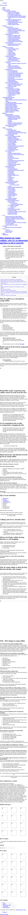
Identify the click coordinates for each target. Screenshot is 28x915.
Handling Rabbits (9, 114)
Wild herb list (5, 498)
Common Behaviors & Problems (12, 115)
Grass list (5, 499)
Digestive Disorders (9, 135)
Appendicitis (5, 906)
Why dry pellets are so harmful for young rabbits (11, 279)
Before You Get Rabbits (10, 11)
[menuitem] (15, 7)
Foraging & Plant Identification (12, 82)
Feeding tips (8, 62)
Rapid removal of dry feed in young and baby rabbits (12, 280)
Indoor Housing (8, 34)
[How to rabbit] (3, 5)
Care (4, 902)
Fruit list (4, 903)
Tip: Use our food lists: (5, 289)
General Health (8, 128)
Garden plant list (6, 907)
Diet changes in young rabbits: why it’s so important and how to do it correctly (14, 240)
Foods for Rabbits (9, 47)
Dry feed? (22, 344)
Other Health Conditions (10, 199)
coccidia (11, 510)
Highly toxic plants (7, 905)
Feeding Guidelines (9, 56)
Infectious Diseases (9, 166)
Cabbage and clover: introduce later (8, 290)
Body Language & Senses (11, 125)
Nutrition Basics (8, 69)
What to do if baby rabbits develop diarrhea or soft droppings (14, 291)
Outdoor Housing (9, 26)
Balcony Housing (9, 42)
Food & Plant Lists (9, 87)
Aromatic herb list (6, 502)
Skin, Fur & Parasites (10, 150)
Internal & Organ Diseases (11, 182)
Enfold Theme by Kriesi (21, 909)
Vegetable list (5, 500)
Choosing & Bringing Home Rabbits (13, 19)
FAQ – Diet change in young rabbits (8, 295)
